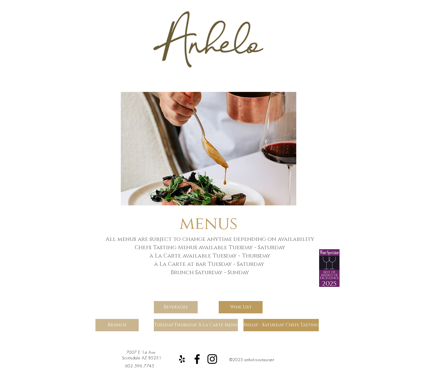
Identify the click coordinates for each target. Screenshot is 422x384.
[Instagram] (212, 359)
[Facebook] (197, 359)
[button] (204, 148)
